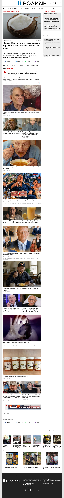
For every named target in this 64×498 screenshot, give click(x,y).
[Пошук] (61, 8)
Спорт (46, 8)
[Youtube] (60, 3)
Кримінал (41, 8)
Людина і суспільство (15, 11)
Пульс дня (10, 8)
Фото (50, 8)
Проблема (27, 8)
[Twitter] (53, 3)
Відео (54, 8)
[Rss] (38, 490)
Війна (15, 8)
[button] (12, 2)
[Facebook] (51, 3)
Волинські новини (6, 11)
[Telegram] (58, 3)
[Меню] (3, 8)
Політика (21, 8)
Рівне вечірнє (10, 68)
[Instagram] (55, 3)
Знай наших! (34, 8)
